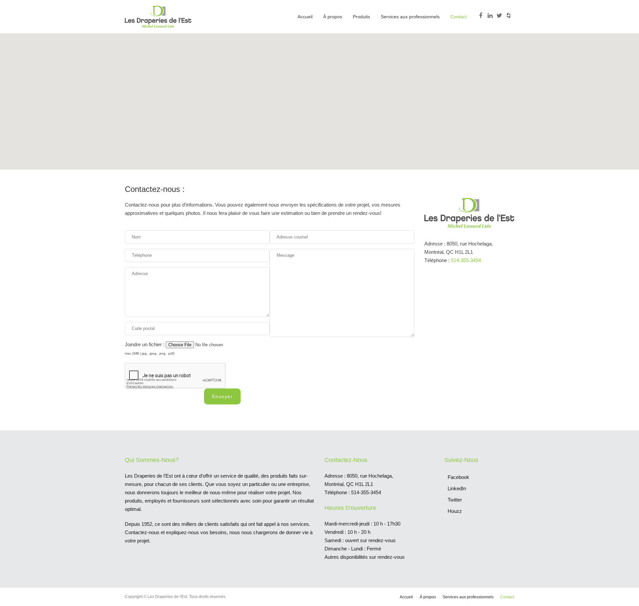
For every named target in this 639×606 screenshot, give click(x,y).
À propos (332, 16)
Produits (361, 16)
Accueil (305, 16)
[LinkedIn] (491, 16)
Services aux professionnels (410, 16)
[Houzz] (510, 16)
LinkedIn (457, 488)
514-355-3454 (466, 260)
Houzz (455, 511)
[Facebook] (482, 16)
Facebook (458, 477)
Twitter (455, 500)
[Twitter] (500, 16)
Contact (458, 16)
